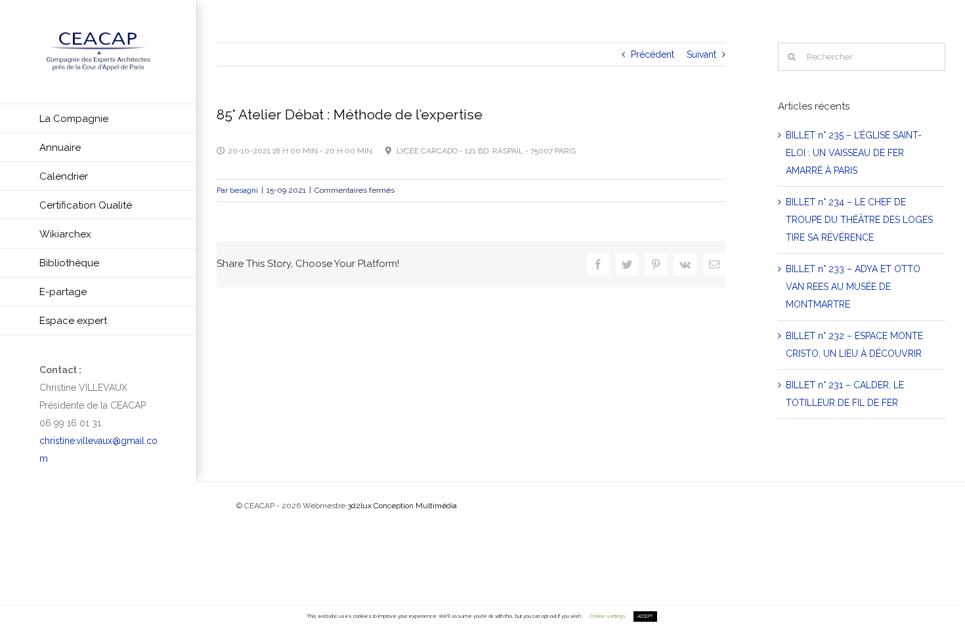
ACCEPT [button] (645, 616)
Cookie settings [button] (608, 616)
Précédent (652, 54)
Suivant (701, 54)
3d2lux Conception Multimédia (402, 505)
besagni (244, 190)
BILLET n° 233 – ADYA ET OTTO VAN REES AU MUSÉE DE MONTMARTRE (853, 287)
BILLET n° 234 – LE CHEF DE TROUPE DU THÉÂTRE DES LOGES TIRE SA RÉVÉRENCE (859, 220)
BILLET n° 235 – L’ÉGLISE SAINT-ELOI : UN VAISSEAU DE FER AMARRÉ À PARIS (854, 153)
